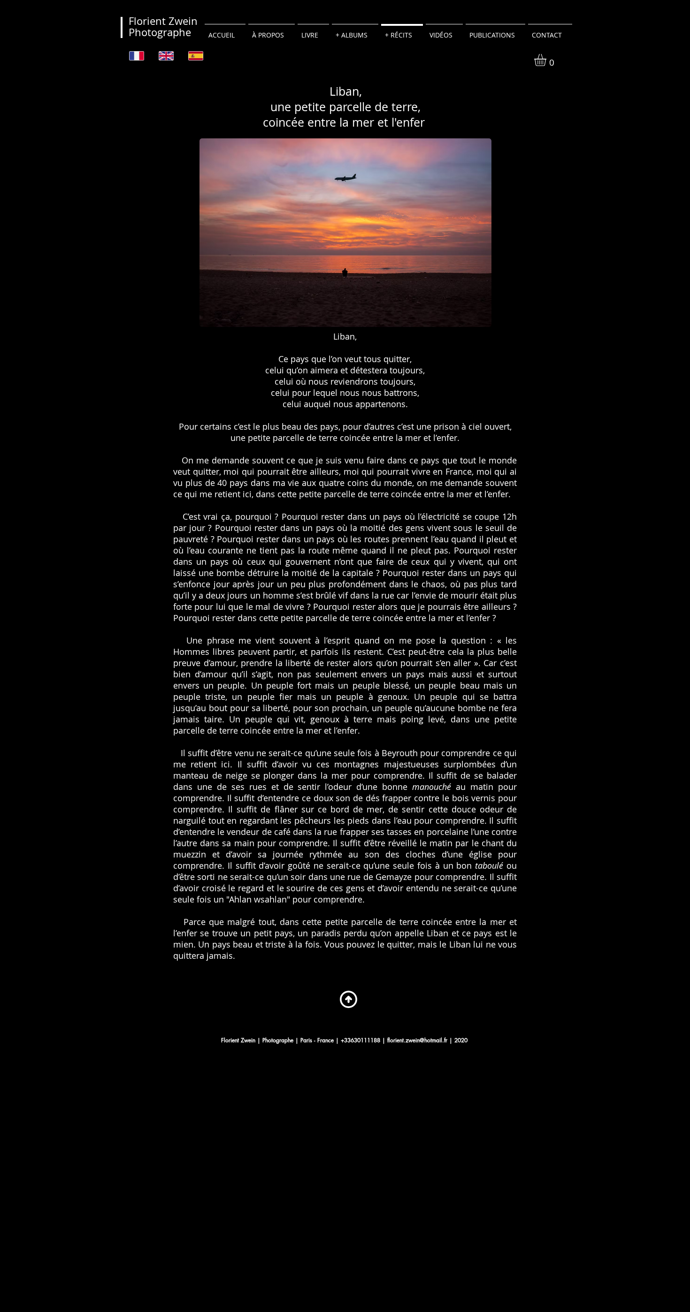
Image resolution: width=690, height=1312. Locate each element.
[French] (137, 55)
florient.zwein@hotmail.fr (417, 1040)
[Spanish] (196, 55)
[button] (547, 60)
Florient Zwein (163, 21)
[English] (166, 55)
